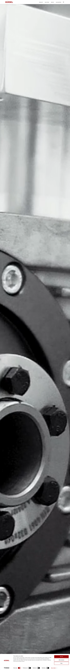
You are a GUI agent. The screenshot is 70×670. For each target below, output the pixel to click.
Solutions (47, 2)
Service (52, 2)
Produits (41, 2)
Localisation (58, 2)
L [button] (63, 0)
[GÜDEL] (9, 2)
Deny (61, 663)
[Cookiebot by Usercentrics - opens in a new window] (6, 668)
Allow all (61, 656)
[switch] (29, 668)
